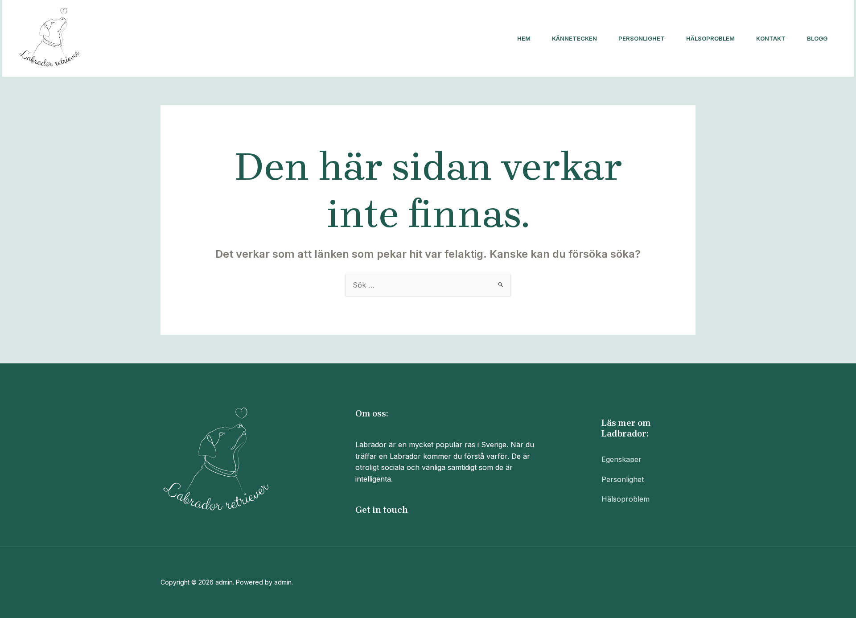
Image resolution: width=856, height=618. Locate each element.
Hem (524, 38)
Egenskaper (621, 459)
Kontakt (771, 38)
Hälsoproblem (710, 38)
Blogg (817, 38)
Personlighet (641, 38)
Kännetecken (574, 38)
